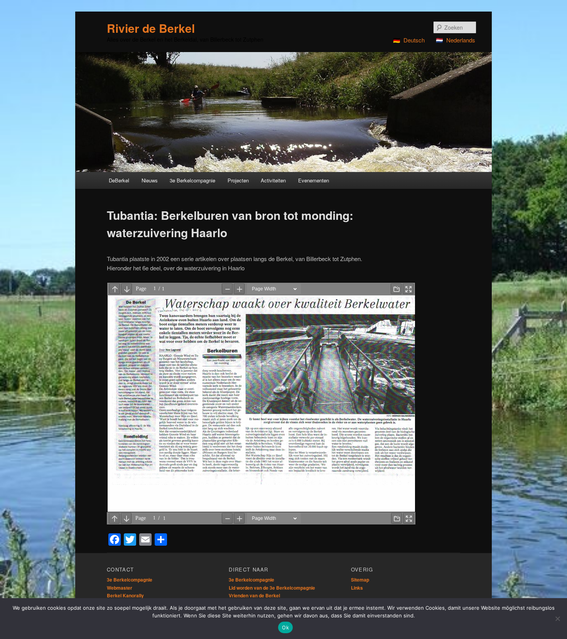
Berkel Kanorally (125, 595)
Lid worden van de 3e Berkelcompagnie (272, 587)
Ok (285, 627)
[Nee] (557, 618)
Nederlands (460, 40)
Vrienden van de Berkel (254, 595)
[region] (283, 112)
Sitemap (360, 579)
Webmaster (119, 587)
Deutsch (414, 40)
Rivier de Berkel (151, 28)
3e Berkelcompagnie (129, 579)
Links (357, 587)
